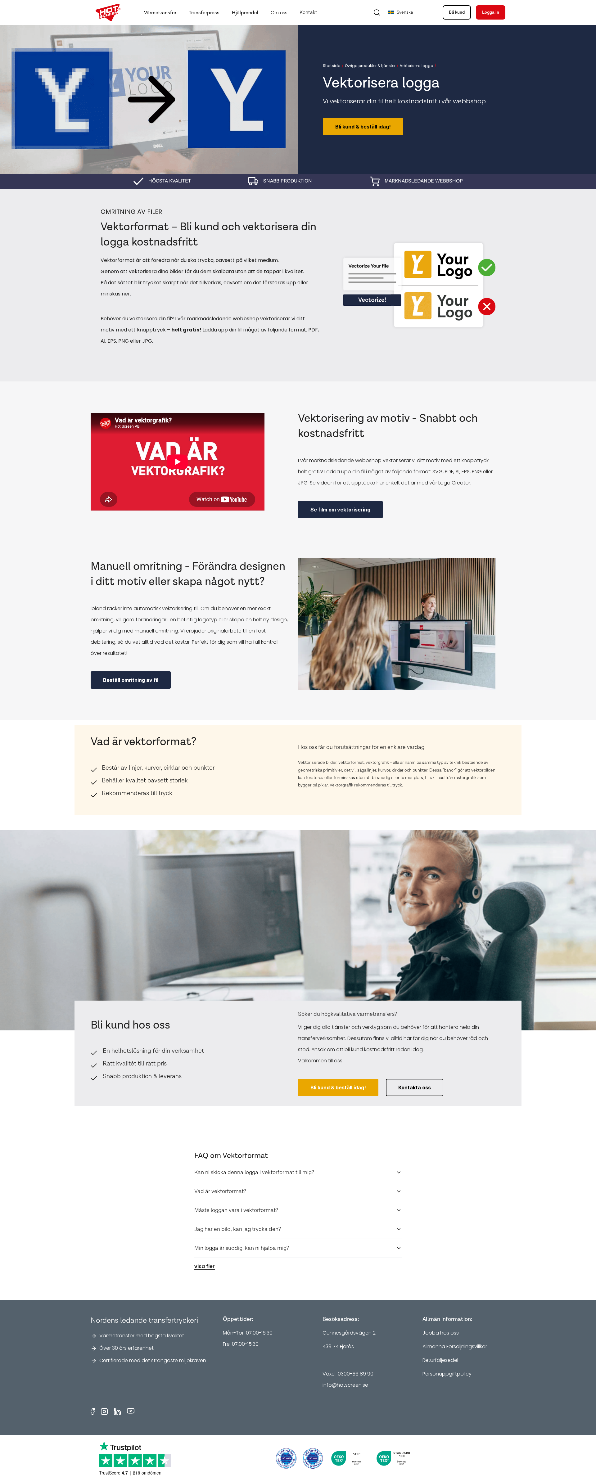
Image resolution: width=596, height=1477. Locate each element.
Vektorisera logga (416, 65)
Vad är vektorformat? (220, 1191)
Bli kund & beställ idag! (363, 127)
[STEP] (348, 1458)
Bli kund (457, 12)
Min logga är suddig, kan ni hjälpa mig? (241, 1248)
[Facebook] (93, 1411)
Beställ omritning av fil (130, 680)
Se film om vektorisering (340, 510)
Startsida (332, 65)
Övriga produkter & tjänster (370, 65)
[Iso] (286, 1458)
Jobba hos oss (440, 1332)
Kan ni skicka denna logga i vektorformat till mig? (254, 1172)
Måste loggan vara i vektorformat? (236, 1210)
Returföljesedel (440, 1360)
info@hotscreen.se (345, 1385)
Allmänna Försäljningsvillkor (454, 1346)
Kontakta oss (414, 1087)
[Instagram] (104, 1411)
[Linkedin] (117, 1411)
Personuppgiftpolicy (447, 1373)
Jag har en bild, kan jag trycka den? (237, 1229)
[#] (313, 1458)
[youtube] (130, 1411)
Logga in (490, 12)
